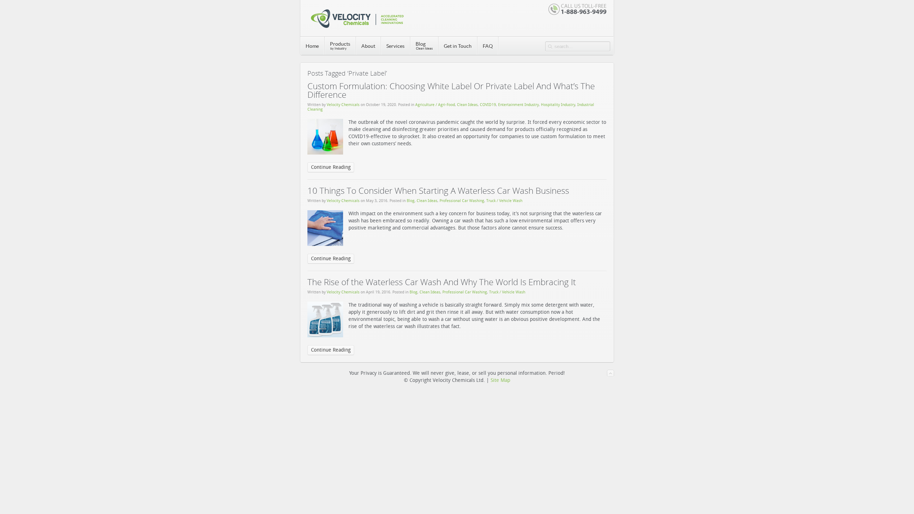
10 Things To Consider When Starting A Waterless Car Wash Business (438, 190)
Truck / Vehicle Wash (504, 200)
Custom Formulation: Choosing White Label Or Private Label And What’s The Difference (451, 90)
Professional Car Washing (462, 200)
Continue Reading (331, 167)
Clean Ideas (467, 104)
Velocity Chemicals (343, 104)
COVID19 (488, 104)
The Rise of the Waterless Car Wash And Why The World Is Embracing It (441, 282)
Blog (411, 200)
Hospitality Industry (558, 104)
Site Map (500, 380)
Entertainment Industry (518, 104)
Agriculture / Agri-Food (435, 104)
